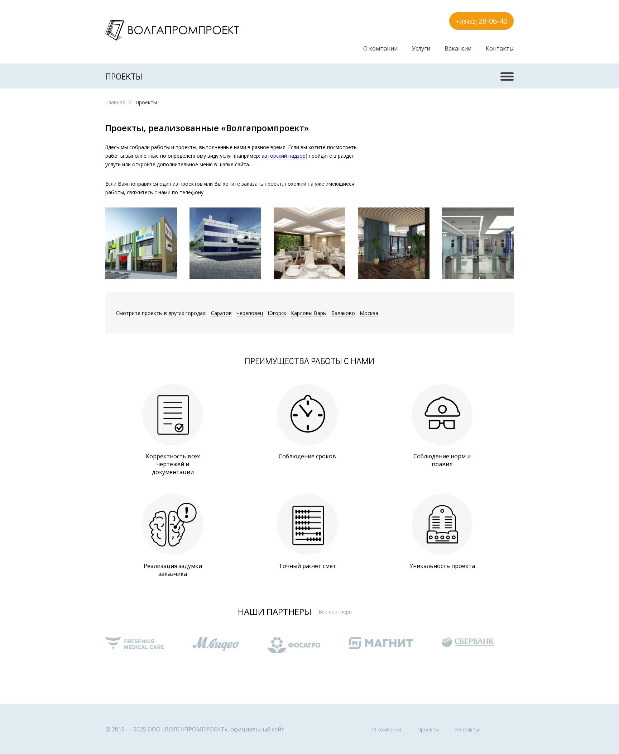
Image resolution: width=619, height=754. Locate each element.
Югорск (277, 313)
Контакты (500, 48)
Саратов (221, 313)
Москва (369, 313)
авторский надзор (283, 155)
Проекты (428, 729)
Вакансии (458, 48)
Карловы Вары (309, 313)
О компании (380, 48)
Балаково (343, 313)
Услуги (421, 48)
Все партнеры (335, 611)
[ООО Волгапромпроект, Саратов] (172, 30)
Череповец (249, 313)
